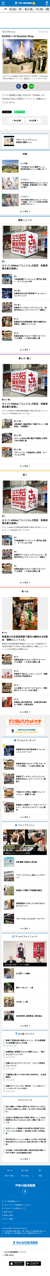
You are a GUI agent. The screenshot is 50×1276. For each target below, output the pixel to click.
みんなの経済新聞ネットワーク (25, 1243)
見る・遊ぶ (12, 9)
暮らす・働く (29, 9)
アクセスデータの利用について (14, 1208)
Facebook (25, 1191)
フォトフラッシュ (8, 32)
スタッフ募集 (8, 1219)
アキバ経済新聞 (23, 3)
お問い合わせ (8, 1212)
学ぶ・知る (39, 9)
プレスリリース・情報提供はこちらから (17, 1205)
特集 (47, 9)
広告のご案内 (8, 1215)
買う (20, 9)
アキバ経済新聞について (12, 1201)
